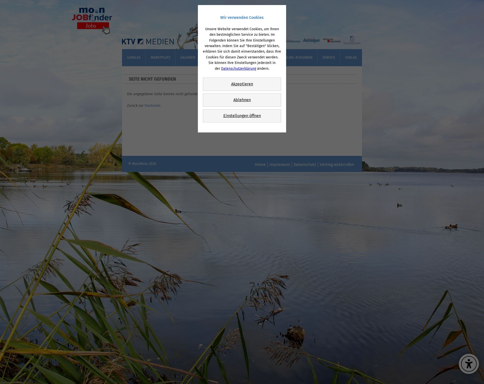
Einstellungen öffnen (242, 115)
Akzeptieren (242, 84)
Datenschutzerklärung (238, 68)
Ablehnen (242, 99)
